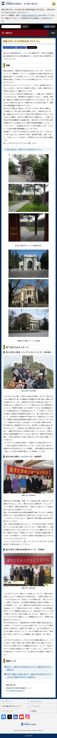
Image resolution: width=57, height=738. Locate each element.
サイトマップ (35, 706)
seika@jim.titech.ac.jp (17, 690)
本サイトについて (36, 701)
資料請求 (34, 711)
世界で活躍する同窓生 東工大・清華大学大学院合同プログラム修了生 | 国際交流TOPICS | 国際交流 (29, 675)
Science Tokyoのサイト (30, 15)
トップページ (7, 701)
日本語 (47, 27)
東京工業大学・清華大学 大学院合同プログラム (24, 149)
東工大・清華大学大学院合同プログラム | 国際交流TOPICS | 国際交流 (29, 668)
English (52, 27)
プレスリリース (7, 711)
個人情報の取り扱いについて (12, 706)
